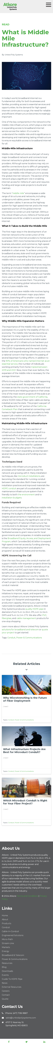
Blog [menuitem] (4, 967)
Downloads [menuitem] (7, 971)
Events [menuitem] (5, 975)
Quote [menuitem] (5, 999)
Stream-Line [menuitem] (8, 943)
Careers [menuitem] (5, 991)
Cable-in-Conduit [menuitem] (10, 931)
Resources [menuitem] (7, 963)
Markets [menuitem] (6, 947)
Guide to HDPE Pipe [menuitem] (12, 979)
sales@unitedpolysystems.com (21, 1018)
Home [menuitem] (5, 915)
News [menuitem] (4, 983)
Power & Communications (29, 637)
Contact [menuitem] (6, 995)
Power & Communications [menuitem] (14, 959)
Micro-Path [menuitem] (7, 939)
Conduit (11, 637)
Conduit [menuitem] (6, 927)
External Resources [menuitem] (11, 987)
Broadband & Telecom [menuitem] (13, 955)
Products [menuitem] (6, 923)
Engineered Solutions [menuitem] (12, 935)
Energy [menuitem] (5, 951)
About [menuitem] (5, 919)
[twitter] (26, 1042)
